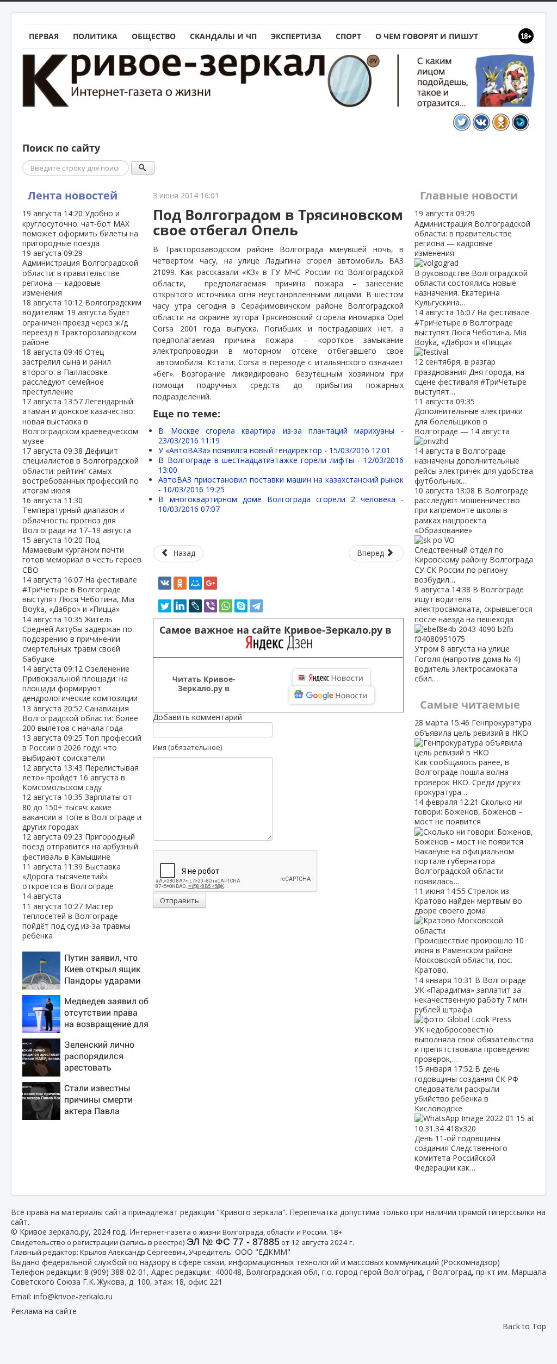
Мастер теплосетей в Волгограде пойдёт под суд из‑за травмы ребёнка (76, 921)
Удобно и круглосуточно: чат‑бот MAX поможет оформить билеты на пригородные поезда (80, 228)
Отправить (179, 900)
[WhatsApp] (225, 605)
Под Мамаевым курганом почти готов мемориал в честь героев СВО (81, 555)
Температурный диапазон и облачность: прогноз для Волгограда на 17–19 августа (76, 515)
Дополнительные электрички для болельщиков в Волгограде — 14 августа (473, 441)
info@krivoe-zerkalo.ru (73, 1296)
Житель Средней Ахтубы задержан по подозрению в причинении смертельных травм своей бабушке (77, 639)
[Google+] (210, 583)
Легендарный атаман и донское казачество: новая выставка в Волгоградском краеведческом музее (80, 421)
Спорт (348, 36)
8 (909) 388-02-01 (115, 1272)
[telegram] (256, 605)
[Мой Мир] (195, 583)
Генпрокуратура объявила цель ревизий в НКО (472, 757)
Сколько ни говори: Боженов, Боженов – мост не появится (468, 841)
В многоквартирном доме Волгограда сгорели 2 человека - (281, 504)
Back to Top (524, 1326)
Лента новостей (72, 195)
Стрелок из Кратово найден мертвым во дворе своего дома (469, 930)
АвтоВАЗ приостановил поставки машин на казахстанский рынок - (281, 484)
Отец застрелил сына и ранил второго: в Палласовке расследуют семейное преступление (66, 372)
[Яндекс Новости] (331, 677)
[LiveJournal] (195, 605)
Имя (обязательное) (187, 747)
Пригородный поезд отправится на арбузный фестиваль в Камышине (80, 846)
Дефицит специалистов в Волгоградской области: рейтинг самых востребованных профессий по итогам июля (80, 471)
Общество (154, 36)
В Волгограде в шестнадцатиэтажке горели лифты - (281, 465)
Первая (44, 36)
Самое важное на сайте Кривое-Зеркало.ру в (278, 630)
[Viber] (210, 605)
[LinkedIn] (180, 605)
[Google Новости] (331, 695)
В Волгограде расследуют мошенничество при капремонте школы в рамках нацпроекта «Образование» (473, 535)
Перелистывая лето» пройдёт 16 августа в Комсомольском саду (80, 777)
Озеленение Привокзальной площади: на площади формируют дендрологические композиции (80, 684)
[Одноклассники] (180, 583)
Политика (95, 36)
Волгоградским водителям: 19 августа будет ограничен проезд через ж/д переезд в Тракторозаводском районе (81, 322)
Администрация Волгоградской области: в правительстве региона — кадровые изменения (80, 273)
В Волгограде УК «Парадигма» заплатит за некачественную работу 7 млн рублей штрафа (474, 1020)
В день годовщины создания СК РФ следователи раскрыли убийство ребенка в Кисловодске (466, 1118)
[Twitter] (164, 605)
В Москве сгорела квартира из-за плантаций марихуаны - (281, 436)
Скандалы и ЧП (223, 36)
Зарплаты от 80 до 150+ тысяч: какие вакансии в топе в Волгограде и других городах (81, 812)
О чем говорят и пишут (426, 36)
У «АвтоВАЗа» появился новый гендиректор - (274, 450)
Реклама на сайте (44, 1311)
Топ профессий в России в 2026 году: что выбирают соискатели (81, 747)
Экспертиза (296, 36)
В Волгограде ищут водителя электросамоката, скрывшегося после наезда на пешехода (473, 634)
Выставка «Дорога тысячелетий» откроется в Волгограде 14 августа (71, 881)
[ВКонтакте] (164, 583)
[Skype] (240, 605)
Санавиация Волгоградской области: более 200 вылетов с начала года (80, 718)
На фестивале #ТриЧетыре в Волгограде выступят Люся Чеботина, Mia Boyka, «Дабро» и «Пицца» (79, 594)
